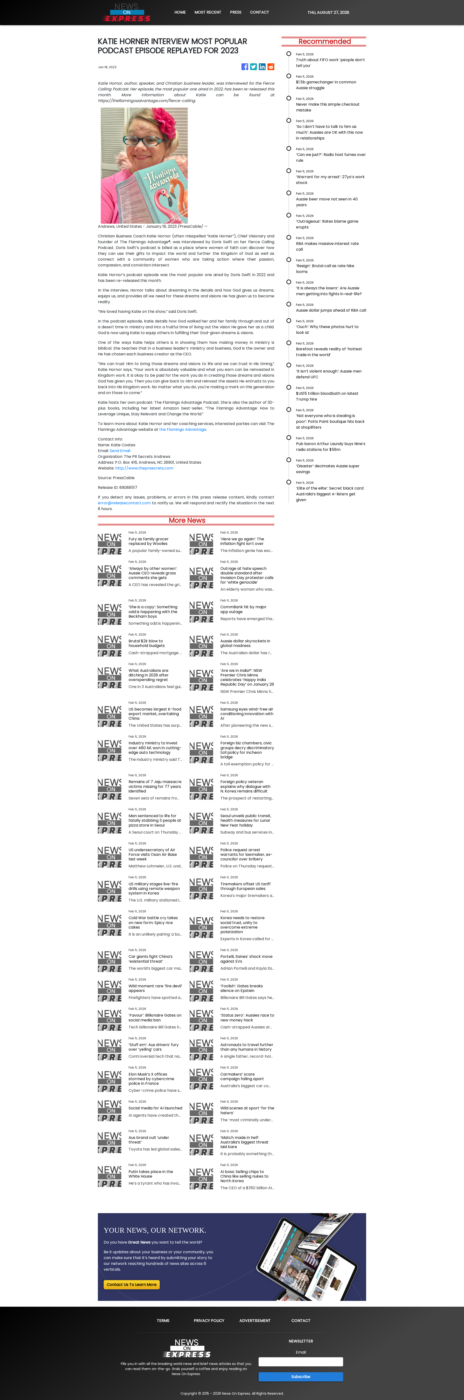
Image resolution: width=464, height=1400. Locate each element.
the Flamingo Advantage (182, 429)
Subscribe (300, 1376)
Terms (163, 1320)
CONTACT (259, 12)
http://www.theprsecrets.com (144, 468)
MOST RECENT (208, 12)
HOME (180, 12)
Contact (301, 1320)
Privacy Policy (209, 1320)
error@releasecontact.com (124, 503)
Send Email (120, 451)
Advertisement (255, 1320)
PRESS (235, 12)
